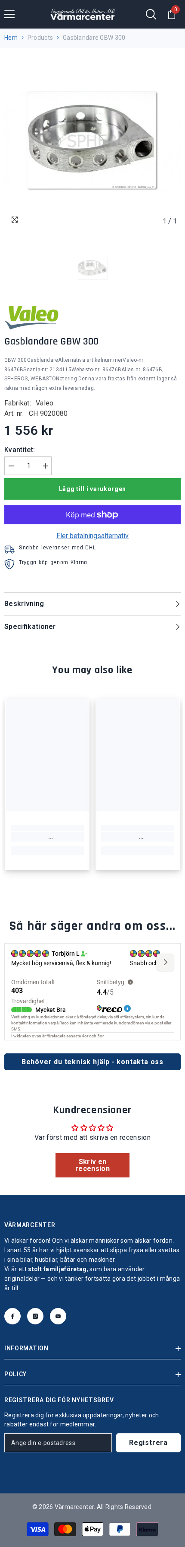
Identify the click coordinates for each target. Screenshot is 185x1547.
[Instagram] (35, 1316)
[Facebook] (12, 1316)
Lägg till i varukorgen (92, 488)
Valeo (45, 403)
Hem (11, 37)
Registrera (148, 1443)
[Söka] (151, 14)
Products (40, 37)
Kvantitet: (19, 450)
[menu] (9, 14)
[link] (47, 837)
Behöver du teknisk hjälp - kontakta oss (92, 1062)
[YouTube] (58, 1316)
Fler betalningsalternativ (92, 536)
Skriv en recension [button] (92, 1165)
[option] (92, 141)
